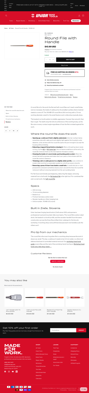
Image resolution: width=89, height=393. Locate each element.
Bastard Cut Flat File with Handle (54, 310)
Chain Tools (39, 351)
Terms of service (72, 390)
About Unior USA (58, 362)
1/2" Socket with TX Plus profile (13, 310)
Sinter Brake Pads (41, 372)
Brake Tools (39, 357)
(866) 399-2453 (8, 362)
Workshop (39, 363)
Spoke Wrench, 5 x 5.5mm (74, 310)
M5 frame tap (51, 149)
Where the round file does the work (59, 94)
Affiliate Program (75, 363)
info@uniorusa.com (9, 364)
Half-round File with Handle (34, 310)
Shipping (47, 49)
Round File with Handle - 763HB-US (25, 28)
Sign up (81, 330)
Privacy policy (63, 390)
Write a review (58, 261)
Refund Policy (74, 354)
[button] (6, 16)
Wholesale (82, 5)
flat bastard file (55, 176)
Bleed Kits (38, 375)
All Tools (11, 28)
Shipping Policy (75, 351)
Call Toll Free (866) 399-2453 (5, 5)
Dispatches (56, 351)
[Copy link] (17, 130)
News (54, 354)
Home (5, 28)
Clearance (38, 378)
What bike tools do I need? (58, 358)
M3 (44, 149)
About (76, 5)
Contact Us (74, 348)
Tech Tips (56, 348)
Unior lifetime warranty (53, 80)
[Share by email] (13, 130)
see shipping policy (67, 74)
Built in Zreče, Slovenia (50, 97)
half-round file (50, 179)
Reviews (75, 97)
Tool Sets (38, 369)
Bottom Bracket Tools (42, 354)
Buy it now (64, 65)
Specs (71, 94)
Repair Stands (40, 360)
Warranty (73, 357)
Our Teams (56, 365)
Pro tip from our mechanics (65, 97)
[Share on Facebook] (5, 130)
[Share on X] (9, 130)
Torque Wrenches (41, 366)
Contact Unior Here (11, 5)
